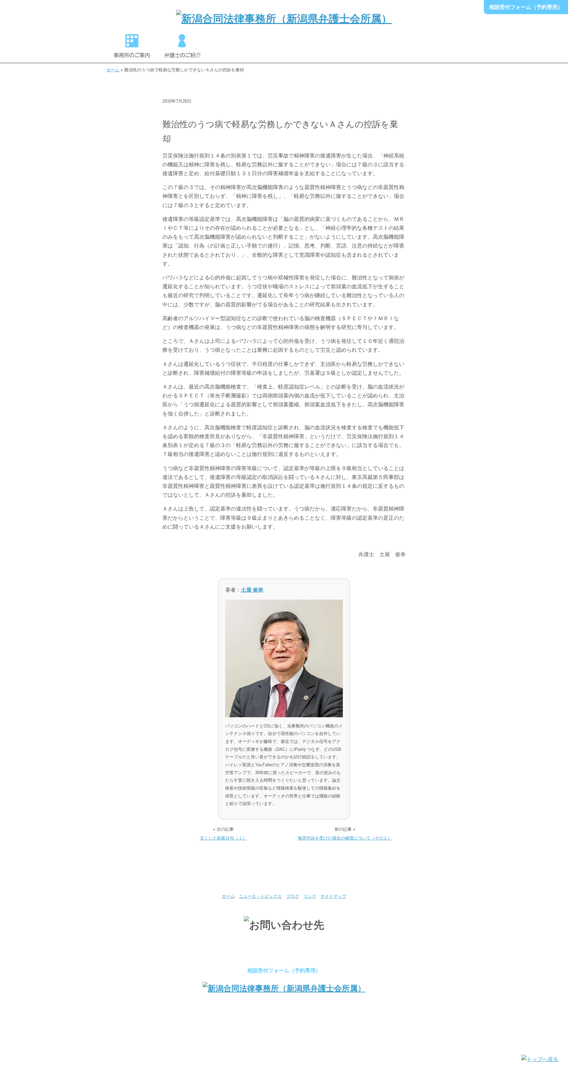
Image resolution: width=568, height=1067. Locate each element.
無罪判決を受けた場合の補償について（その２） (345, 838)
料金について (334, 49)
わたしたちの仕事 (233, 49)
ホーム (112, 69)
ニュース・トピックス (188, 111)
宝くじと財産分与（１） (223, 838)
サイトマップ (333, 896)
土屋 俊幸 (252, 590)
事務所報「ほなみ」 (385, 49)
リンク (309, 896)
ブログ (292, 896)
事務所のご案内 (131, 49)
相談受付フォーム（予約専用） (526, 7)
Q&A (436, 49)
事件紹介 (228, 111)
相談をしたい (284, 49)
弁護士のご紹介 (182, 49)
